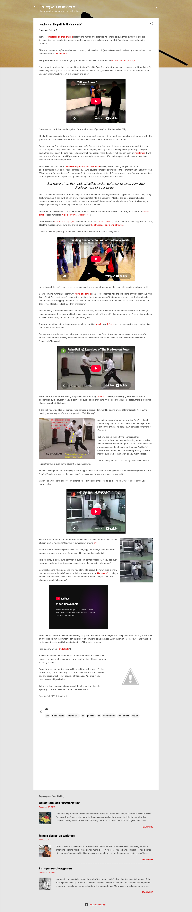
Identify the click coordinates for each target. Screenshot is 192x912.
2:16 (96, 543)
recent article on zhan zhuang (59, 37)
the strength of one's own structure (107, 225)
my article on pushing (75, 166)
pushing (90, 715)
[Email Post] (46, 710)
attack (98, 324)
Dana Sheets (61, 53)
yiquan (135, 715)
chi (47, 715)
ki (83, 715)
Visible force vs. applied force (76, 215)
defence (110, 324)
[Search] (157, 7)
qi (99, 715)
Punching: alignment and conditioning (57, 835)
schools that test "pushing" (123, 60)
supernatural (109, 715)
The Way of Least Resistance (57, 6)
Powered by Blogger (97, 904)
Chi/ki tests (63, 649)
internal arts (73, 715)
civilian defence (93, 166)
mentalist (102, 396)
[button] (151, 24)
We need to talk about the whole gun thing (59, 803)
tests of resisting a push (65, 221)
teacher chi (123, 715)
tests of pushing (106, 221)
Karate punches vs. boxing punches (55, 868)
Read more (147, 827)
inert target (140, 153)
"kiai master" (102, 573)
